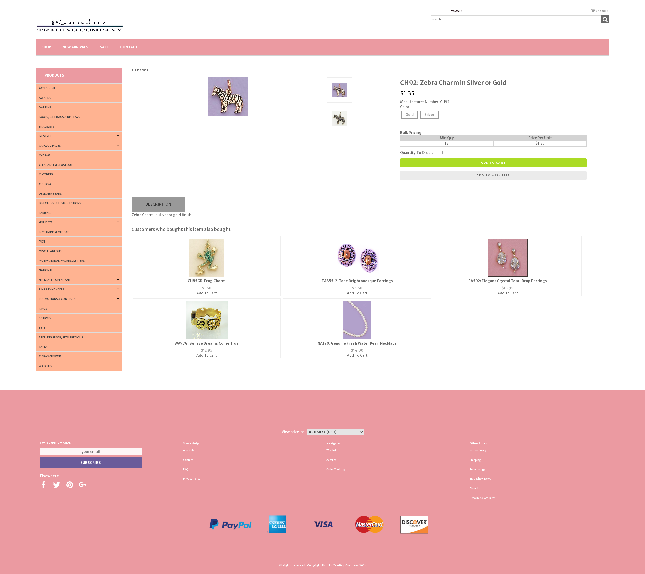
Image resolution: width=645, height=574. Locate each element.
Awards (45, 98)
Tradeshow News (480, 478)
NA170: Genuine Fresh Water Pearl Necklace (357, 343)
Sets (42, 327)
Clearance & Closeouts (56, 165)
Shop (46, 47)
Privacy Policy (191, 478)
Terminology (477, 469)
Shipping (475, 460)
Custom (45, 184)
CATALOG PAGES (50, 145)
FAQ (185, 469)
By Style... (46, 136)
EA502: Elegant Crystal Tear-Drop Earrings (507, 281)
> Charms (140, 70)
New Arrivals (75, 47)
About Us (188, 450)
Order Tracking (335, 469)
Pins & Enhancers (51, 289)
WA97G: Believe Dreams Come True (207, 343)
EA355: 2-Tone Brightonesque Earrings (357, 281)
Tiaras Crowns (50, 356)
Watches (45, 366)
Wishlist (331, 450)
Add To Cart (206, 293)
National (46, 270)
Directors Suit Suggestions (60, 203)
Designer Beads (50, 193)
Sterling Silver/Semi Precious (61, 337)
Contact (129, 47)
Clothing (46, 174)
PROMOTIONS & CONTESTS (57, 299)
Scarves (45, 318)
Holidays (46, 222)
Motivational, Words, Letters (62, 260)
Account (456, 10)
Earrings (45, 213)
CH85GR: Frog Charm (207, 281)
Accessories (48, 88)
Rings (43, 308)
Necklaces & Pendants (55, 280)
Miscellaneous (50, 251)
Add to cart (493, 162)
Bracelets (46, 126)
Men (42, 241)
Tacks (43, 347)
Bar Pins (45, 107)
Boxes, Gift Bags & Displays (59, 117)
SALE (104, 47)
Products (54, 75)
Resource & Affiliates (482, 498)
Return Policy (478, 450)
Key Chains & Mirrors (54, 232)
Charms (45, 155)
